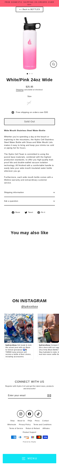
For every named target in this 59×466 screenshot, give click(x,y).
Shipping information (14, 192)
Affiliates (46, 428)
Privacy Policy (25, 425)
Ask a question (11, 201)
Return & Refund (33, 428)
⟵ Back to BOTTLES (29, 9)
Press (37, 421)
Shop (12, 421)
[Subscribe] (49, 396)
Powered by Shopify (29, 442)
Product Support (29, 432)
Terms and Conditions (42, 425)
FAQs (30, 421)
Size (29, 96)
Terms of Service (16, 428)
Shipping (19, 90)
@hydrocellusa (29, 306)
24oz (29, 103)
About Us (21, 421)
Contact (45, 421)
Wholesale (11, 425)
